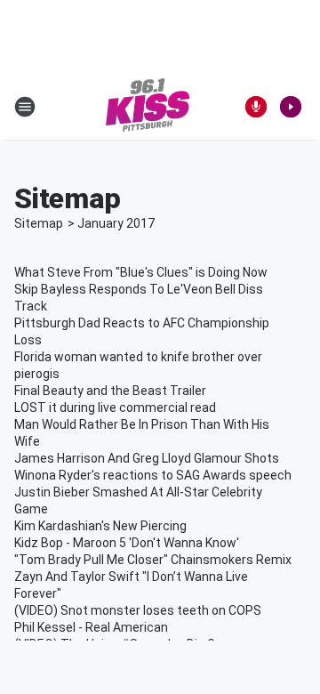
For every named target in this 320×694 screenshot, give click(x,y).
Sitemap (38, 223)
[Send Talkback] (256, 106)
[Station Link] (147, 106)
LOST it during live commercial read (115, 407)
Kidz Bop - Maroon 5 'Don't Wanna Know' (126, 543)
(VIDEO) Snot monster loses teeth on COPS (137, 610)
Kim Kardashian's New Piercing (100, 526)
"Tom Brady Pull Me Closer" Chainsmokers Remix (153, 560)
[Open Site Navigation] (25, 106)
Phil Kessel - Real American (91, 627)
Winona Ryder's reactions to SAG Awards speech (153, 475)
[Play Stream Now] (290, 106)
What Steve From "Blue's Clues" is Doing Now (141, 272)
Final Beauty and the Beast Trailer (110, 390)
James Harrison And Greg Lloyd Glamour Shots (146, 458)
